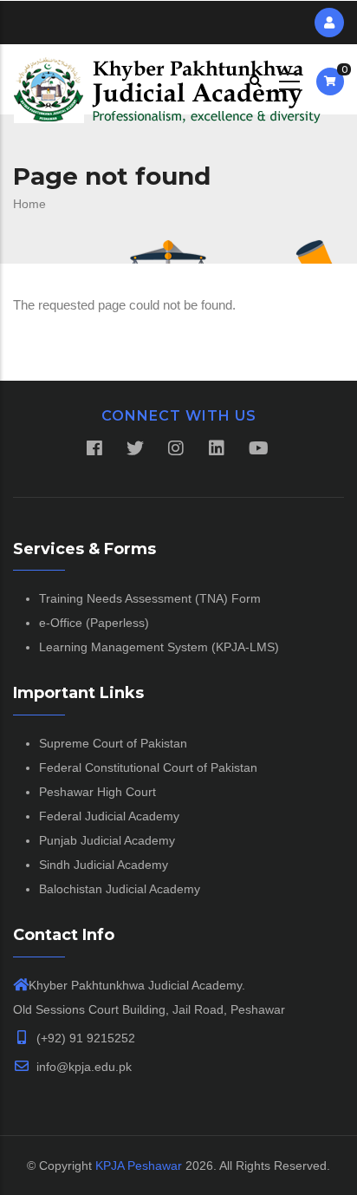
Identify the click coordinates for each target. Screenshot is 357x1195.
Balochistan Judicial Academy (119, 889)
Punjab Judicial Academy (107, 840)
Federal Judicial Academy (109, 816)
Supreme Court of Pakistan (113, 743)
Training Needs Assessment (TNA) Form (150, 598)
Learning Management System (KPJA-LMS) (159, 647)
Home (29, 204)
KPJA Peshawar (138, 1165)
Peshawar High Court (97, 792)
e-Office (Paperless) (94, 623)
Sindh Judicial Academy (103, 865)
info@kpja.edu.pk (82, 1067)
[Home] (167, 79)
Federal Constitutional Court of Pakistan (148, 767)
